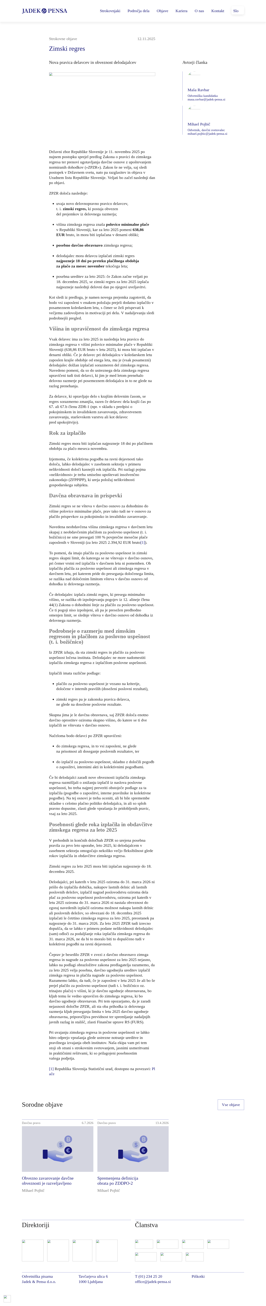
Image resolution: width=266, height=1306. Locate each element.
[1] (142, 542)
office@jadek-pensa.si (153, 1281)
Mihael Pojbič (33, 1190)
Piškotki (198, 1276)
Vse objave (231, 1104)
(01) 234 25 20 (150, 1276)
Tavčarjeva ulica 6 (93, 1276)
